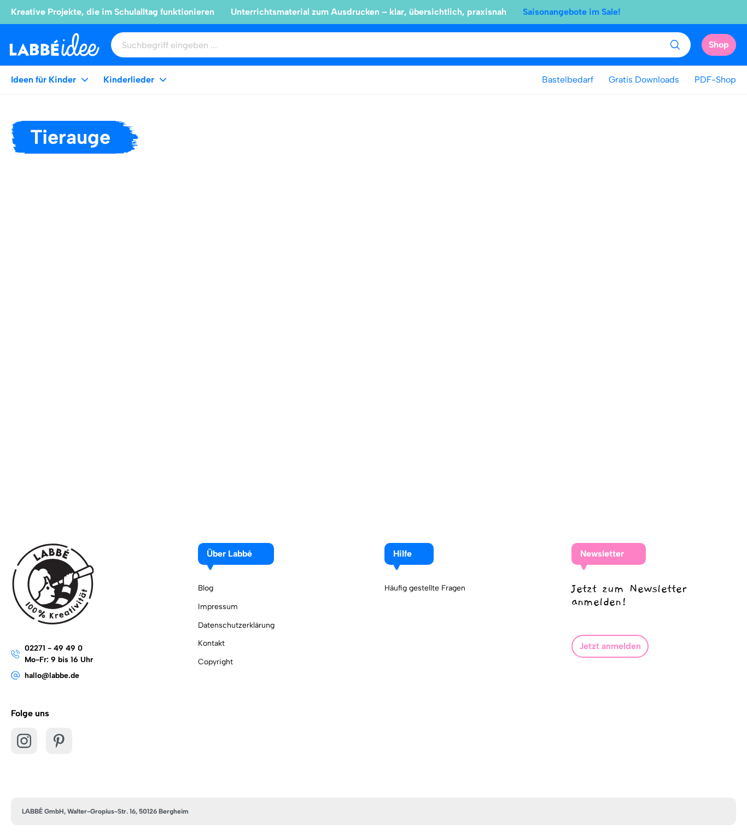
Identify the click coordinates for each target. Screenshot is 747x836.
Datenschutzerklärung (236, 625)
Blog (205, 588)
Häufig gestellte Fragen (424, 588)
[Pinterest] (59, 741)
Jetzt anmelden (610, 646)
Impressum (218, 606)
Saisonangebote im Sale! (572, 12)
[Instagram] (24, 741)
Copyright (215, 662)
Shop (719, 44)
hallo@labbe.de (52, 675)
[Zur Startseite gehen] (54, 44)
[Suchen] (675, 44)
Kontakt (211, 643)
